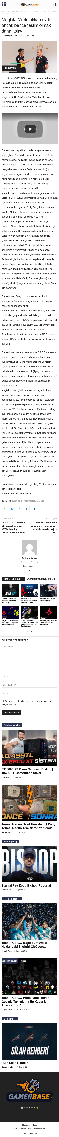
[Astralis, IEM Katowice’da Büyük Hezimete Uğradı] (29, 590)
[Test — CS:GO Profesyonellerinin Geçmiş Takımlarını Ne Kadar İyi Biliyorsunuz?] (29, 976)
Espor (4, 596)
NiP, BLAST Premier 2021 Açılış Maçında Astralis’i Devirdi (10, 623)
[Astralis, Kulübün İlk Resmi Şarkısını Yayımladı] (48, 612)
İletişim (36, 1125)
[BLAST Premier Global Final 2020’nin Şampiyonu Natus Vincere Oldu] (29, 612)
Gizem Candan (8, 1067)
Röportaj (15, 11)
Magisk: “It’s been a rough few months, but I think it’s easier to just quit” (44, 527)
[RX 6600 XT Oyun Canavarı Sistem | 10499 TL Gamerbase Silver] (29, 748)
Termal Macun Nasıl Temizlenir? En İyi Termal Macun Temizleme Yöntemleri (29, 826)
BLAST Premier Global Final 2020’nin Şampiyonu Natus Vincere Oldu (29, 624)
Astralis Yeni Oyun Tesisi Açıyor (47, 599)
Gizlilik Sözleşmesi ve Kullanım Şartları (29, 1129)
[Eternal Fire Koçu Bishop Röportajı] (29, 864)
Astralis (16, 501)
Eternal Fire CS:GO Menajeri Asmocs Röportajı (9, 600)
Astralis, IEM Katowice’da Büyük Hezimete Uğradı (29, 600)
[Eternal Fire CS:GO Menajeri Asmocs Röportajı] (10, 590)
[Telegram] (12, 509)
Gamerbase (7, 832)
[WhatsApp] (5, 509)
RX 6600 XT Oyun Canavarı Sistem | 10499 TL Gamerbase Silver (27, 771)
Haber (43, 596)
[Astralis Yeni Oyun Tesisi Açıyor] (48, 590)
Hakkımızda (25, 1125)
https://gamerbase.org (29, 562)
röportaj (38, 501)
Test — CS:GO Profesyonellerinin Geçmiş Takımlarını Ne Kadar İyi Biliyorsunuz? (25, 1001)
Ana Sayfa (5, 11)
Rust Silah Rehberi (15, 1063)
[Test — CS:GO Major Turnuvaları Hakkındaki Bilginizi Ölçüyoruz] (29, 921)
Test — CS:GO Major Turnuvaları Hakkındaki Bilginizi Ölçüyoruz (25, 945)
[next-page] (31, 631)
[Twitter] (19, 509)
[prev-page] (27, 631)
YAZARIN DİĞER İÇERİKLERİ (41, 578)
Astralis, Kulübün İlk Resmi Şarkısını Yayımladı (48, 623)
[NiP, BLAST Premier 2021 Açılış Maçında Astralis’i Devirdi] (10, 612)
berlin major (27, 501)
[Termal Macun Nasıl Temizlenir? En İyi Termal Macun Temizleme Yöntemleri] (29, 803)
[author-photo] (29, 547)
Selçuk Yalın (11, 35)
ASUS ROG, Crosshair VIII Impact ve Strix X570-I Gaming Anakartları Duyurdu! (14, 527)
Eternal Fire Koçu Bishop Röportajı (27, 885)
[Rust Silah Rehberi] (29, 1041)
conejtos (5, 777)
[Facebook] (26, 509)
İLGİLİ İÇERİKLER (13, 578)
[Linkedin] (34, 509)
